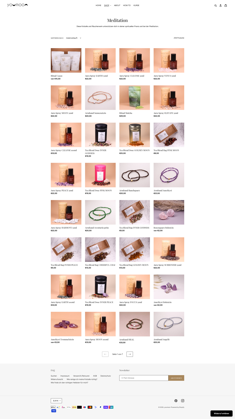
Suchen (54, 376)
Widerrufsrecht (57, 379)
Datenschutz (105, 376)
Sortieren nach (57, 38)
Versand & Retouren (81, 376)
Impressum (65, 376)
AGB (95, 376)
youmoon (167, 407)
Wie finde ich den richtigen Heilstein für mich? (69, 383)
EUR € (55, 401)
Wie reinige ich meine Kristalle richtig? (82, 379)
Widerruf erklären (221, 413)
